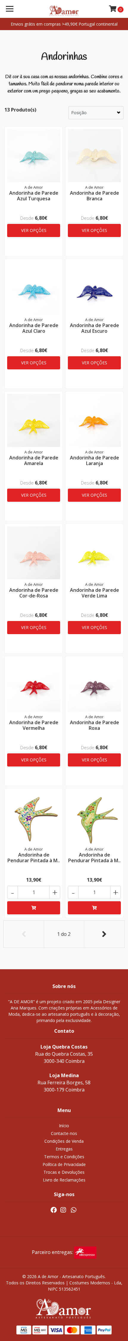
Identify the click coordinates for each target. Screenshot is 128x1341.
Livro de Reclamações (64, 1180)
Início (64, 1125)
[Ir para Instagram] (63, 1211)
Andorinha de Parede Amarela (33, 460)
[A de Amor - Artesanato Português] (64, 9)
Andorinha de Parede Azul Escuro (94, 328)
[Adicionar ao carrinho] (33, 907)
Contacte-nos (64, 1133)
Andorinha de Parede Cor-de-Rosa (33, 593)
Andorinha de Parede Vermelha (33, 725)
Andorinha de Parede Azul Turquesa (33, 196)
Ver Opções (33, 230)
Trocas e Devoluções (64, 1172)
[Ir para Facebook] (54, 1211)
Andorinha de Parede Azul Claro (33, 328)
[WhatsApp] (73, 1211)
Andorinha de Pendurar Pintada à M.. (33, 857)
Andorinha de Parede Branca (94, 196)
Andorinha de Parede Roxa (94, 725)
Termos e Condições (64, 1156)
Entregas (64, 1149)
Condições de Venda (64, 1141)
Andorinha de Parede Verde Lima (94, 593)
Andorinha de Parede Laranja (94, 460)
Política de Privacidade (64, 1164)
